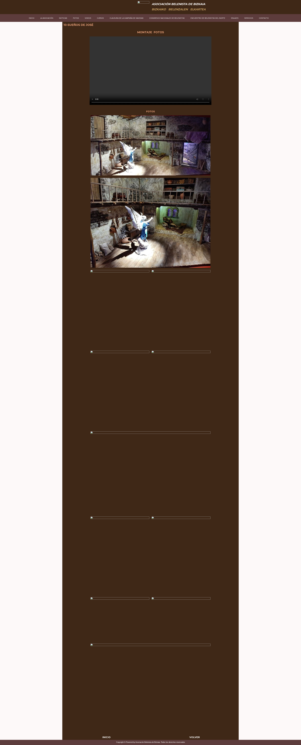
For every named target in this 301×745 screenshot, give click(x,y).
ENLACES (234, 18)
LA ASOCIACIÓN (46, 18)
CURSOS (100, 18)
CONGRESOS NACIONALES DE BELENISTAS (167, 18)
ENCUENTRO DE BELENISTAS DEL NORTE (207, 18)
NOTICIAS (63, 18)
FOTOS (76, 18)
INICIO (31, 18)
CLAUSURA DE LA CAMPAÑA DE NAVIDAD (126, 18)
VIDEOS (88, 18)
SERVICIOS (248, 18)
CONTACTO (264, 18)
